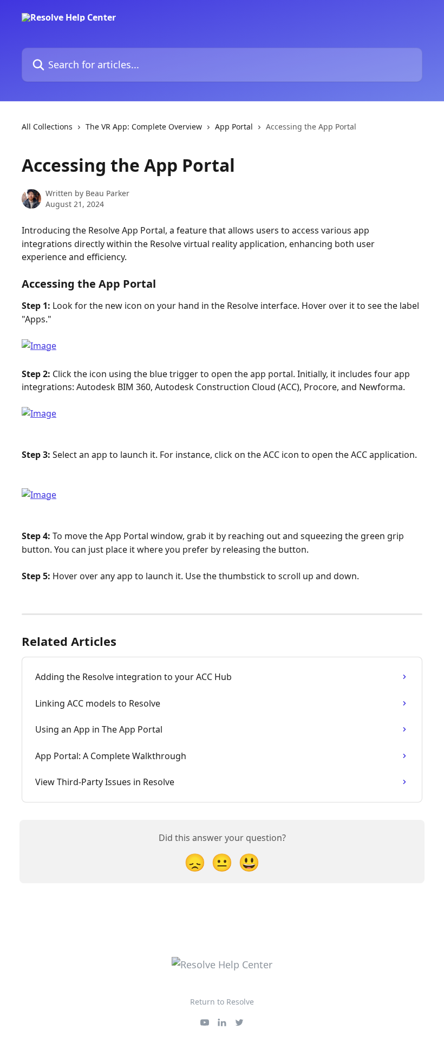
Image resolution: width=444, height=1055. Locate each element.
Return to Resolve (222, 1001)
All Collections (47, 126)
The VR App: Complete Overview (144, 126)
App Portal (234, 126)
